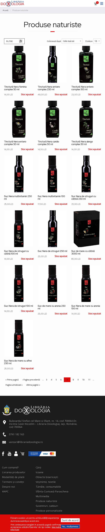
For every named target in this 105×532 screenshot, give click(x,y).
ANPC (5, 491)
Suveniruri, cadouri (47, 505)
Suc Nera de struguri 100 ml (18, 306)
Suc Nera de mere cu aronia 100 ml (85, 307)
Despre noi (8, 486)
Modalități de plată (13, 477)
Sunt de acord (70, 520)
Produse (89, 41)
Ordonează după (54, 41)
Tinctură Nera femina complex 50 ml (15, 88)
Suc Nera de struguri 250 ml (52, 251)
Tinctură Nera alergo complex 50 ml (82, 143)
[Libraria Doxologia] (12, 3)
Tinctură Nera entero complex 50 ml (15, 143)
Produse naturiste (46, 501)
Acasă (5, 10)
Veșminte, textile (46, 481)
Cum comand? (10, 467)
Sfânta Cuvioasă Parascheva (52, 491)
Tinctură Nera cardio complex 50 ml (48, 143)
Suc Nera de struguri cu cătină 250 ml (83, 197)
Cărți (38, 467)
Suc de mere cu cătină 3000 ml (83, 252)
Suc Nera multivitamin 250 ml (18, 197)
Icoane (39, 472)
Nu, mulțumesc (70, 526)
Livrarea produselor (13, 472)
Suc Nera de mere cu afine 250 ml (18, 362)
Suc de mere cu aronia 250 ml (51, 307)
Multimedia (42, 496)
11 (90, 379)
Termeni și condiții (13, 481)
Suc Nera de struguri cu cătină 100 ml (16, 252)
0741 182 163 (16, 434)
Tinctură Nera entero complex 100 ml (82, 88)
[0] (95, 5)
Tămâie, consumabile (48, 486)
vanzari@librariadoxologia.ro (26, 442)
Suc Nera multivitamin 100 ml (51, 197)
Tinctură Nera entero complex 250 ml (49, 88)
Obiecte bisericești (47, 477)
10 (84, 379)
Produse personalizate (49, 510)
